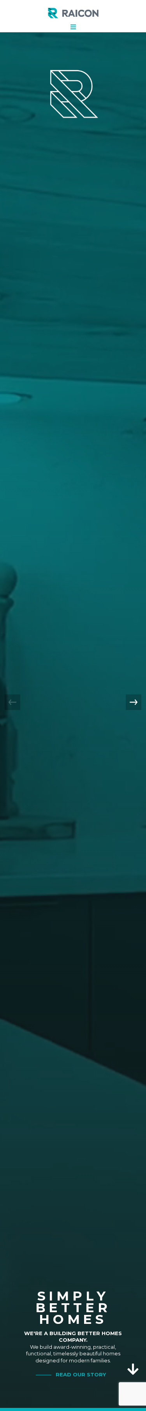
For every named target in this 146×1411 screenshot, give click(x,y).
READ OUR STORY (81, 1374)
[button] (133, 702)
